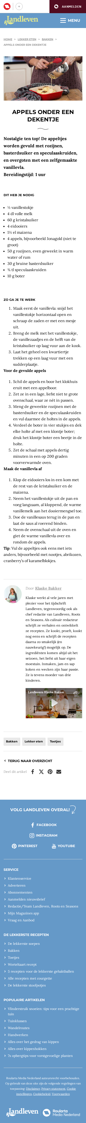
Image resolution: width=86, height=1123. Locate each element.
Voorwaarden (61, 1094)
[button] (67, 6)
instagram (46, 835)
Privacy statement (53, 1088)
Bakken (47, 39)
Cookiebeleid (41, 1094)
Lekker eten (27, 39)
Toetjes (55, 741)
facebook (47, 825)
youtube (66, 846)
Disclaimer (33, 1088)
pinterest (28, 846)
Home (8, 39)
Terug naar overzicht (30, 761)
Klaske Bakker (48, 588)
